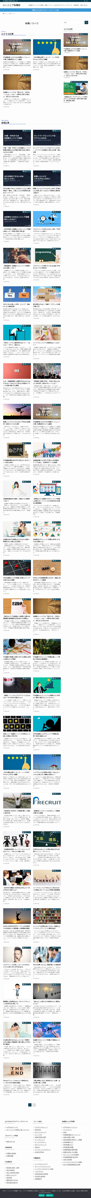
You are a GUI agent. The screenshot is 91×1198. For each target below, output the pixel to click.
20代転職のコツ (68, 1142)
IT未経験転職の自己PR (70, 1157)
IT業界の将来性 (11, 1153)
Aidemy (37, 1147)
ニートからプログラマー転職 (72, 1162)
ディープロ (38, 1135)
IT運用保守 (38, 1179)
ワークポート (67, 1130)
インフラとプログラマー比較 (44, 1169)
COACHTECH (39, 1152)
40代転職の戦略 (68, 1147)
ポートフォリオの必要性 (71, 1154)
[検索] (87, 1)
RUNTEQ (38, 1130)
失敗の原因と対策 (69, 1137)
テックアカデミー (40, 1142)
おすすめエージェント (70, 1127)
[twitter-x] (85, 1)
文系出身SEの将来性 (41, 1174)
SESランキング (11, 1175)
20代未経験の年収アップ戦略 (72, 1140)
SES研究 (9, 1177)
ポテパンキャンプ (40, 1132)
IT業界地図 (9, 1156)
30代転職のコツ (68, 1144)
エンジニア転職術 (11, 5)
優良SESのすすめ (12, 1180)
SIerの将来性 (10, 1170)
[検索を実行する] (86, 22)
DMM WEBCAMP (40, 1137)
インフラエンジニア (41, 1164)
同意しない (50, 1195)
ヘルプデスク (39, 1171)
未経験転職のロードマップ (71, 1135)
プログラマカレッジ (41, 1127)
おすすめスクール (12, 1127)
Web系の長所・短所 (12, 1168)
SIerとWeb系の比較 (12, 1172)
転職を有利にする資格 (70, 1152)
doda (64, 1132)
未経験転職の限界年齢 (70, 1149)
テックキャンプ (40, 1140)
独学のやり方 (10, 1141)
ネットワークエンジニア (42, 1166)
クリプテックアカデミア (42, 1149)
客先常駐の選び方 (12, 1182)
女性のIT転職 (67, 1159)
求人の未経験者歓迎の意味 (71, 1164)
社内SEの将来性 (40, 1176)
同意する (41, 1195)
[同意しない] (89, 1193)
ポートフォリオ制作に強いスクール (17, 1130)
